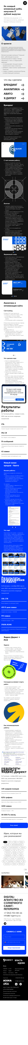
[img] (5, 923)
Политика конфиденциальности (11, 995)
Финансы (18, 861)
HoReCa (20, 855)
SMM (16, 972)
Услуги (5, 970)
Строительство (20, 858)
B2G (24, 861)
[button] (14, 825)
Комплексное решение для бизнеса (12, 974)
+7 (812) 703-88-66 (13, 913)
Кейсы (5, 972)
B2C (4, 861)
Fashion (15, 855)
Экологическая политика (10, 991)
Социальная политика (9, 993)
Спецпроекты (7, 850)
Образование (8, 855)
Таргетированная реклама (17, 844)
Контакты (11, 972)
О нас (9, 968)
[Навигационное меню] (25, 3)
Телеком (6, 858)
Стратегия (23, 847)
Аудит (10, 970)
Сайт (14, 850)
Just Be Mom (5, 873)
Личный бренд (10, 861)
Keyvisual (7, 844)
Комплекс (12, 858)
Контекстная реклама (13, 847)
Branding (4, 847)
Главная (5, 968)
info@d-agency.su (12, 916)
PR (18, 850)
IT (22, 850)
